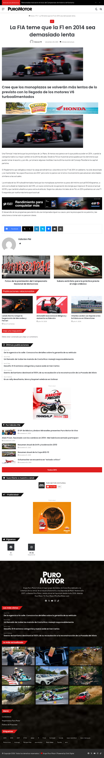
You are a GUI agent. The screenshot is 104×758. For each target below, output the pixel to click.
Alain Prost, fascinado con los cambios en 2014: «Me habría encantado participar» (40, 438)
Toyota (59, 742)
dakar (32, 738)
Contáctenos (6, 717)
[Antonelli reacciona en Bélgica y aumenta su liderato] (52, 304)
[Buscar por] (101, 10)
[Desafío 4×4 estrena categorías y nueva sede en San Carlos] (85, 656)
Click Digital (70, 753)
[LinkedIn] (36, 228)
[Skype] (42, 228)
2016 (11, 738)
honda (61, 738)
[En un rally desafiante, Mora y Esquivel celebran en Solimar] (85, 675)
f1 (38, 738)
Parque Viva (27, 742)
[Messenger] (48, 228)
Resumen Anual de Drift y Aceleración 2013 (37, 444)
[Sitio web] (20, 243)
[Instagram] (55, 600)
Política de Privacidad (9, 724)
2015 (4, 738)
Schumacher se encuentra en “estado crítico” (39, 459)
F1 (36, 16)
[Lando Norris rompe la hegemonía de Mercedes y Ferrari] (17, 304)
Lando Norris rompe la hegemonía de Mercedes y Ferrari (14, 318)
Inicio (32, 16)
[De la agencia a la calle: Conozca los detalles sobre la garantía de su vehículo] (18, 656)
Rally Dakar (50, 742)
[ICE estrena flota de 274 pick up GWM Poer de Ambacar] (52, 675)
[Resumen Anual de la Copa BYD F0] (9, 454)
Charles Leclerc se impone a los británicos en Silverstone (85, 317)
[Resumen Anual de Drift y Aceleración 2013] (9, 446)
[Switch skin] (96, 10)
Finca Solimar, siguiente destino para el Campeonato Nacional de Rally (46, 3)
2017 (18, 738)
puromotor (38, 742)
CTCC (25, 738)
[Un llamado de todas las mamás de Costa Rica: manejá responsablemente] (52, 656)
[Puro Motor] (20, 9)
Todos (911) (52, 470)
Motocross (7, 742)
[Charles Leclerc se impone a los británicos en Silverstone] (86, 304)
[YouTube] (52, 600)
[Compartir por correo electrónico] (54, 228)
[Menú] (3, 10)
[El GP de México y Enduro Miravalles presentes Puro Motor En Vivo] (9, 432)
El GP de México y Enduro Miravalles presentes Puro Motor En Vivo (48, 430)
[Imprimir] (60, 228)
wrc (66, 742)
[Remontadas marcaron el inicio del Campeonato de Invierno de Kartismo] (52, 695)
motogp (17, 742)
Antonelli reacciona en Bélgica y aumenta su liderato (51, 317)
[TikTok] (58, 600)
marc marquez (85, 738)
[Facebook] (45, 600)
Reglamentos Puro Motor (11, 720)
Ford (44, 738)
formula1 (52, 738)
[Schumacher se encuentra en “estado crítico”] (9, 461)
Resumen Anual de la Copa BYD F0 (33, 452)
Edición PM (38, 42)
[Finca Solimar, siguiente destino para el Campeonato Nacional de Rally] (85, 695)
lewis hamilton (72, 738)
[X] (48, 600)
